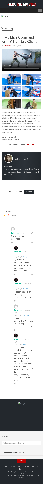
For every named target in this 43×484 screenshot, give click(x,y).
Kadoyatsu (26, 257)
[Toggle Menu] (40, 10)
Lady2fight (8, 46)
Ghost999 (17, 252)
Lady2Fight (30, 144)
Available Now (7, 29)
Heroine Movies (21, 4)
